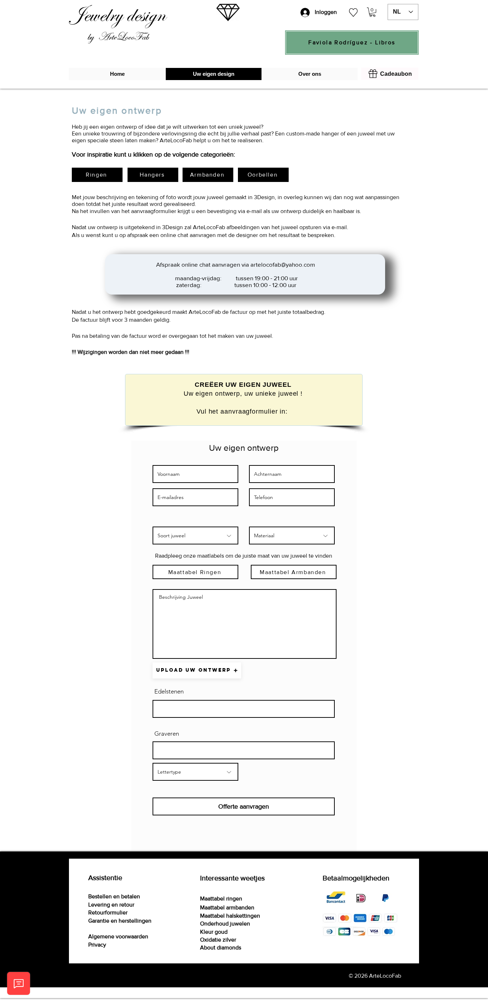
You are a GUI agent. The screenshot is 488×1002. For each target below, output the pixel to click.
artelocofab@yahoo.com (282, 264)
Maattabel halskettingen (230, 916)
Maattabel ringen (221, 898)
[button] (372, 12)
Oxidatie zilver (218, 940)
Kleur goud (214, 932)
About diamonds (220, 947)
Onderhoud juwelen (225, 923)
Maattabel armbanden (227, 907)
